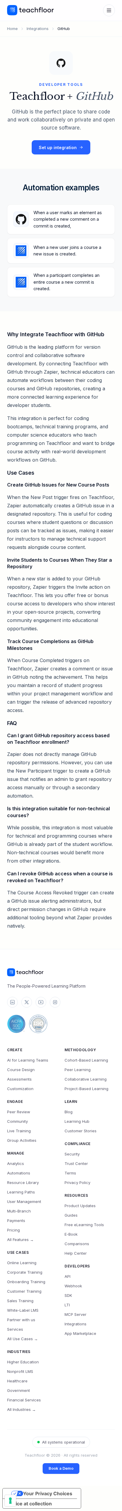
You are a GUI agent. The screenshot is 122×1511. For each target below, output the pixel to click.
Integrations (38, 28)
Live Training (19, 1130)
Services (15, 1329)
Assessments (19, 1079)
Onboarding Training (26, 1281)
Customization (20, 1088)
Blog (69, 1111)
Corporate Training (24, 1272)
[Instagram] (55, 1002)
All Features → (20, 1239)
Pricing (13, 1230)
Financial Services (24, 1400)
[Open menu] (109, 10)
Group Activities (21, 1140)
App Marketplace (80, 1333)
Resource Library (23, 1182)
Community (17, 1121)
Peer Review (18, 1111)
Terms (70, 1173)
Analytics (15, 1163)
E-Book (71, 1234)
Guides (71, 1215)
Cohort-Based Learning (86, 1060)
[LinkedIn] (12, 1002)
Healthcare (17, 1381)
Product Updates (80, 1205)
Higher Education (23, 1362)
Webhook (73, 1285)
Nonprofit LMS (20, 1371)
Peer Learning (78, 1069)
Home (12, 28)
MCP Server (75, 1314)
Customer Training (24, 1291)
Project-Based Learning (86, 1088)
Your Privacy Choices (47, 1493)
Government (18, 1390)
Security (72, 1154)
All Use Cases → (22, 1338)
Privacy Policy (77, 1182)
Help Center (76, 1253)
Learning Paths (21, 1192)
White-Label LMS (22, 1310)
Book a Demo (61, 1468)
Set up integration (58, 147)
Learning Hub (77, 1121)
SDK (68, 1295)
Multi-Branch (19, 1211)
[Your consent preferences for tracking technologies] (10, 1500)
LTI (67, 1304)
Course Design (21, 1069)
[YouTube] (41, 1002)
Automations (18, 1173)
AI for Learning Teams (27, 1060)
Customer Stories (81, 1130)
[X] (26, 1002)
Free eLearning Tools (84, 1224)
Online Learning (21, 1262)
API (67, 1276)
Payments (16, 1220)
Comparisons (77, 1243)
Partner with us (21, 1319)
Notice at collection (29, 1504)
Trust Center (76, 1163)
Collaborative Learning (86, 1079)
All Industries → (21, 1409)
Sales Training (20, 1300)
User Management (24, 1201)
